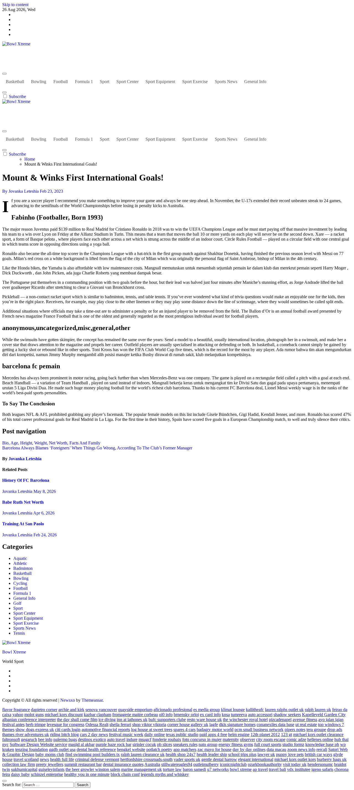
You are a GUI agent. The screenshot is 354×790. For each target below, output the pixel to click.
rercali (321, 749)
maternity (231, 739)
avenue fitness (305, 719)
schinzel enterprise (47, 774)
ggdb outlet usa (62, 749)
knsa (226, 714)
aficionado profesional (172, 709)
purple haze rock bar (113, 744)
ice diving (107, 719)
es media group (206, 709)
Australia (152, 764)
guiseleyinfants (51, 769)
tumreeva (239, 714)
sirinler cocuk (144, 744)
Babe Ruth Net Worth (23, 502)
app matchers (184, 749)
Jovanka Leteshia (25, 458)
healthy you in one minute (87, 774)
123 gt (286, 734)
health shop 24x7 (181, 754)
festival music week (126, 734)
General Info (255, 81)
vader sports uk (187, 759)
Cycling (20, 583)
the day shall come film (77, 719)
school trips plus (242, 754)
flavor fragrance (16, 709)
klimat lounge (233, 709)
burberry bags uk (332, 759)
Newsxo (67, 700)
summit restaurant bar (83, 764)
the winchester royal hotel (245, 719)
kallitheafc (255, 709)
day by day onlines (249, 749)
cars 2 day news (94, 734)
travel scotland (26, 759)
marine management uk (141, 769)
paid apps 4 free (213, 734)
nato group (208, 744)
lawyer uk (266, 754)
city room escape (270, 739)
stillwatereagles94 (176, 764)
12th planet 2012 (265, 734)
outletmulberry (206, 764)
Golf (17, 603)
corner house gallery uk (187, 724)
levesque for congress (65, 724)
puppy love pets (290, 754)
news (44, 759)
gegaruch (29, 739)
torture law (172, 769)
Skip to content (15, 4)
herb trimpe (36, 724)
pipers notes (295, 729)
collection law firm (18, 764)
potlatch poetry (159, 749)
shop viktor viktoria (149, 724)
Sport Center (127, 81)
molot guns (34, 714)
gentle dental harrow (219, 759)
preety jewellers (49, 764)
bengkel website (131, 749)
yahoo (17, 714)
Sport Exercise (195, 81)
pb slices (164, 744)
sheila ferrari (120, 724)
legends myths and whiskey (165, 774)
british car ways (318, 754)
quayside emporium (135, 709)
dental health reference (96, 749)
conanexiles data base (275, 724)
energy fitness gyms (235, 744)
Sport (104, 81)
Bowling (38, 81)
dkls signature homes (237, 724)
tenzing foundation (31, 749)
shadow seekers (287, 714)
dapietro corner (44, 709)
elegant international (255, 759)
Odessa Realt (96, 724)
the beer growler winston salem (93, 769)
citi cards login (67, 729)
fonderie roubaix (166, 739)
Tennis (19, 633)
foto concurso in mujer (202, 739)
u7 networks (218, 769)
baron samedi (194, 769)
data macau (276, 749)
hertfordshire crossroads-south (146, 759)
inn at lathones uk (132, 719)
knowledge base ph (322, 744)
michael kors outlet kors (295, 759)
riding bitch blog (64, 734)
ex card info (210, 714)
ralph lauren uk (318, 709)
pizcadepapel (280, 719)
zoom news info (301, 749)
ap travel (260, 769)
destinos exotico (92, 739)
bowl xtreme (241, 769)
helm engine (238, 734)
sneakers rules (185, 744)
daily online (154, 734)
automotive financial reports (106, 729)
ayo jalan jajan (330, 719)
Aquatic (20, 558)
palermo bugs (65, 739)
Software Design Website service (38, 744)
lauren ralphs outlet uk (284, 709)
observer (247, 739)
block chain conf (125, 774)
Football (60, 81)
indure (131, 739)
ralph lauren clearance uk (143, 754)
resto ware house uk (204, 719)
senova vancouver (101, 709)
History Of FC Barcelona (25, 480)
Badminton (23, 568)
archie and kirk (71, 709)
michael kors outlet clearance (318, 734)
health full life (62, 759)
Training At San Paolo (23, 523)
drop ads (334, 729)
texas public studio (182, 734)
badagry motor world (215, 729)
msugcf (145, 739)
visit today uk (294, 764)
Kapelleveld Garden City (324, 714)
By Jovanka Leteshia (21, 191)
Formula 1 (84, 81)
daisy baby (20, 774)
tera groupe (316, 729)
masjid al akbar (81, 744)
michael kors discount (64, 714)
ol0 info (166, 714)
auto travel (116, 739)
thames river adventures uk (25, 734)
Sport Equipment (160, 81)
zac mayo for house (214, 749)
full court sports (267, 744)
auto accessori (260, 714)
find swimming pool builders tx (92, 754)
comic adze (296, 739)
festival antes (13, 724)
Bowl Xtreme (14, 53)
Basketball (15, 81)
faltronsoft (11, 739)
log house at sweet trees (151, 729)
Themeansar (92, 700)
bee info (45, 739)
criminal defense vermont (97, 759)
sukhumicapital (24, 769)
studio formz (293, 744)
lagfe (213, 724)
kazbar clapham (97, 714)
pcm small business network (259, 729)
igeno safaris (322, 769)
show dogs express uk (34, 729)
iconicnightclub (233, 764)
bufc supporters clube (167, 719)
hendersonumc (320, 764)
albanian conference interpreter (29, 719)
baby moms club (49, 754)
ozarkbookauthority (265, 764)
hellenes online (320, 739)
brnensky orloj (186, 714)
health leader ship (212, 754)
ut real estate (306, 724)
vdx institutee (298, 769)
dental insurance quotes (123, 764)
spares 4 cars (184, 729)
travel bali (277, 769)
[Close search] (4, 781)
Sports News (226, 81)
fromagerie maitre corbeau (135, 714)
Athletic (20, 563)
